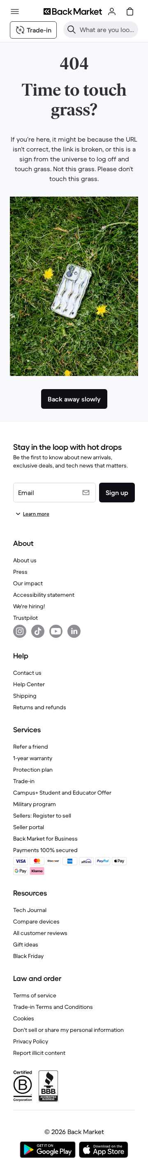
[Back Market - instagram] (19, 631)
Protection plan (33, 769)
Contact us (27, 672)
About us (25, 560)
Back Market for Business (45, 838)
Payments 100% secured (45, 850)
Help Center (29, 684)
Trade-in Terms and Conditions (53, 1007)
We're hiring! (29, 606)
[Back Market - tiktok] (37, 631)
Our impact (28, 583)
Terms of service (34, 995)
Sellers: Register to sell (42, 815)
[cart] (130, 11)
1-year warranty (32, 758)
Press (20, 571)
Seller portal (28, 827)
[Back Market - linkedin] (74, 631)
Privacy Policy (30, 1041)
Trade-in (24, 781)
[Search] (71, 29)
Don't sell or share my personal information (68, 1030)
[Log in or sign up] (112, 11)
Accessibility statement (43, 594)
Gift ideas (25, 944)
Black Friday (28, 956)
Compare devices (36, 921)
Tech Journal (29, 910)
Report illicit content (39, 1052)
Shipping (25, 695)
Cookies (23, 1018)
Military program (34, 804)
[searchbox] (107, 29)
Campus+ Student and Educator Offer (62, 792)
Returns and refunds (39, 707)
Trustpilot (25, 617)
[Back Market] (73, 11)
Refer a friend (30, 746)
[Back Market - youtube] (55, 631)
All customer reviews (40, 933)
